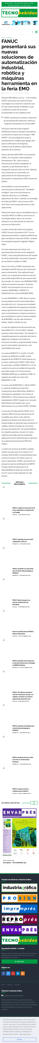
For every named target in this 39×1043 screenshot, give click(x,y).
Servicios (17, 984)
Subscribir (20, 961)
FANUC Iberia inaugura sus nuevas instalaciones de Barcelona (21, 602)
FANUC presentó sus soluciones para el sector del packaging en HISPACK (22, 571)
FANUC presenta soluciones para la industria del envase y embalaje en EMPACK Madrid (23, 663)
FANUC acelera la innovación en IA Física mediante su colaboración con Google (23, 510)
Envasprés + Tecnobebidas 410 (14, 863)
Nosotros (9, 984)
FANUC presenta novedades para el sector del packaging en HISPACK (23, 728)
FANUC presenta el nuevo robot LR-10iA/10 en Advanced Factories (22, 760)
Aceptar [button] (19, 1039)
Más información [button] (25, 1034)
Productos (9, 37)
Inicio (3, 37)
